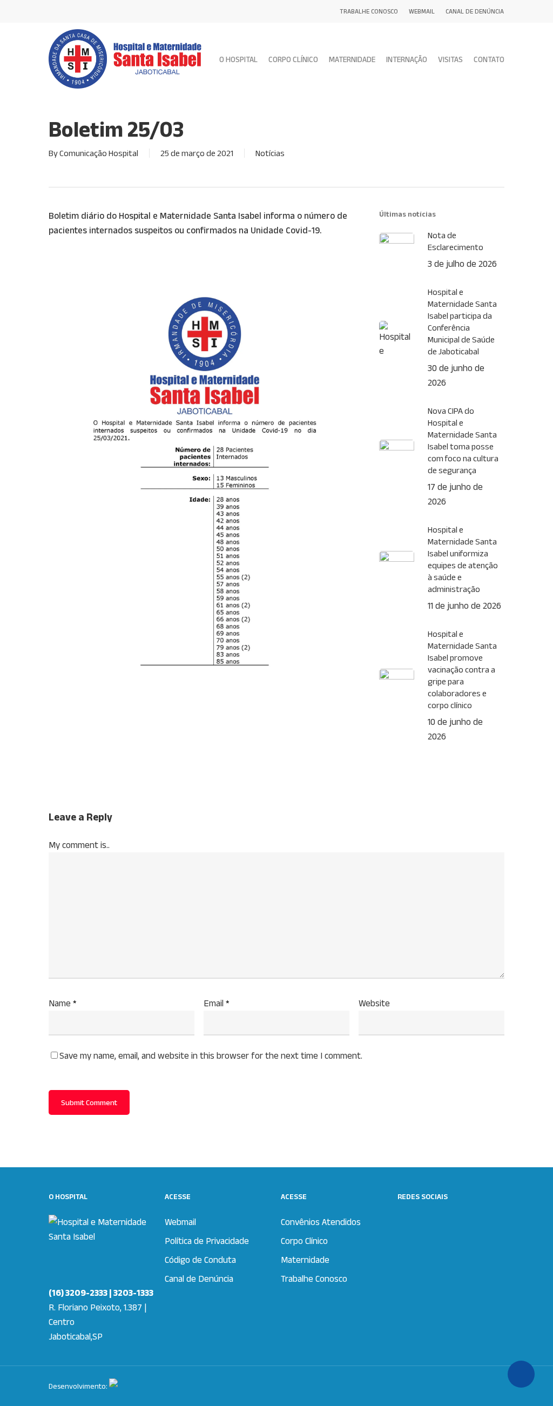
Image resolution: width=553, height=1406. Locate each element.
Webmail (180, 1222)
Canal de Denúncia (199, 1278)
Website (374, 1003)
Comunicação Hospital (98, 153)
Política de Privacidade (207, 1241)
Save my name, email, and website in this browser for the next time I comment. (210, 1055)
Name (63, 1003)
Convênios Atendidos (321, 1222)
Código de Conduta (200, 1259)
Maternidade (305, 1259)
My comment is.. (79, 845)
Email (217, 1003)
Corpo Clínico (304, 1241)
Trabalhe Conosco (314, 1278)
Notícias (270, 153)
